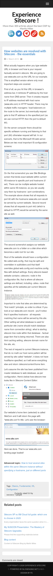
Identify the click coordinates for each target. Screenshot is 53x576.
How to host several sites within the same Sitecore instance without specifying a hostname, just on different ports (25, 466)
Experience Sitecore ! (26, 18)
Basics (15, 486)
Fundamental (24, 486)
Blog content (10, 539)
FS (31, 572)
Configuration (12, 489)
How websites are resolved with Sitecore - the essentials (25, 53)
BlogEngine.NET (30, 569)
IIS (33, 486)
